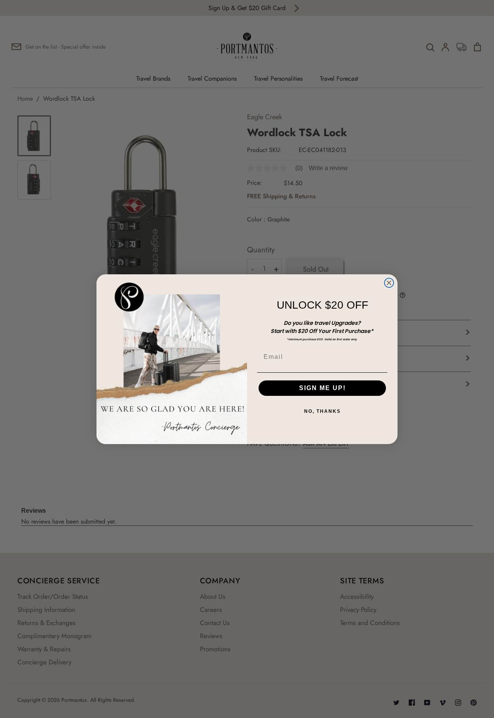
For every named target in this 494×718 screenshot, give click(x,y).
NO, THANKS (322, 411)
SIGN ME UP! (322, 388)
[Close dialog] (389, 282)
